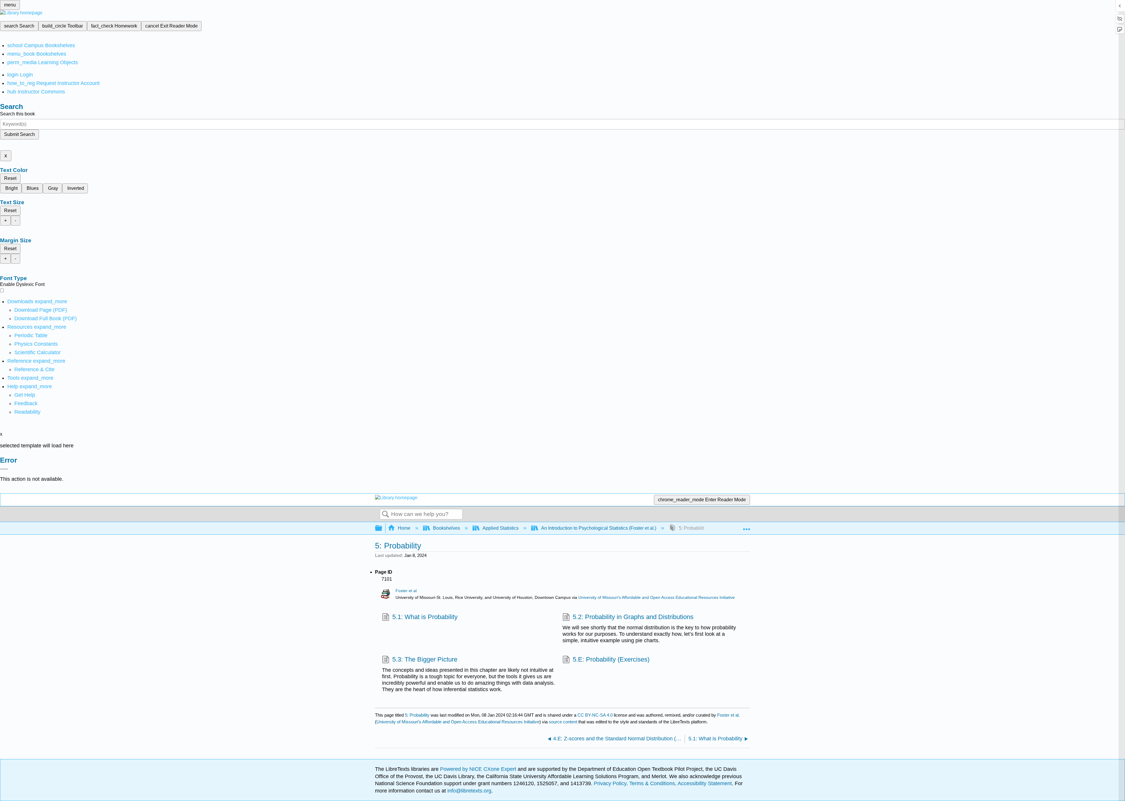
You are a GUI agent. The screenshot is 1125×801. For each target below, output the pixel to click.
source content (563, 721)
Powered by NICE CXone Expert (479, 769)
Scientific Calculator (37, 352)
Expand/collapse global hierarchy (382, 528)
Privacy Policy (610, 783)
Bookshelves (446, 528)
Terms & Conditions (652, 783)
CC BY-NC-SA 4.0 (595, 715)
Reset (10, 178)
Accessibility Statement (705, 783)
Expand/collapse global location (746, 526)
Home (404, 528)
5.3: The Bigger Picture (424, 659)
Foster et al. (407, 591)
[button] (26, 403)
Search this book (17, 113)
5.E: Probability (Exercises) (611, 659)
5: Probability (417, 715)
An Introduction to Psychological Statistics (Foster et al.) (598, 528)
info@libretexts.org (468, 791)
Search (385, 514)
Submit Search (19, 134)
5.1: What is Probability (425, 617)
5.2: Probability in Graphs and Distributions (633, 617)
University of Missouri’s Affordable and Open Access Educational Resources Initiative (656, 597)
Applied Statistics (500, 528)
